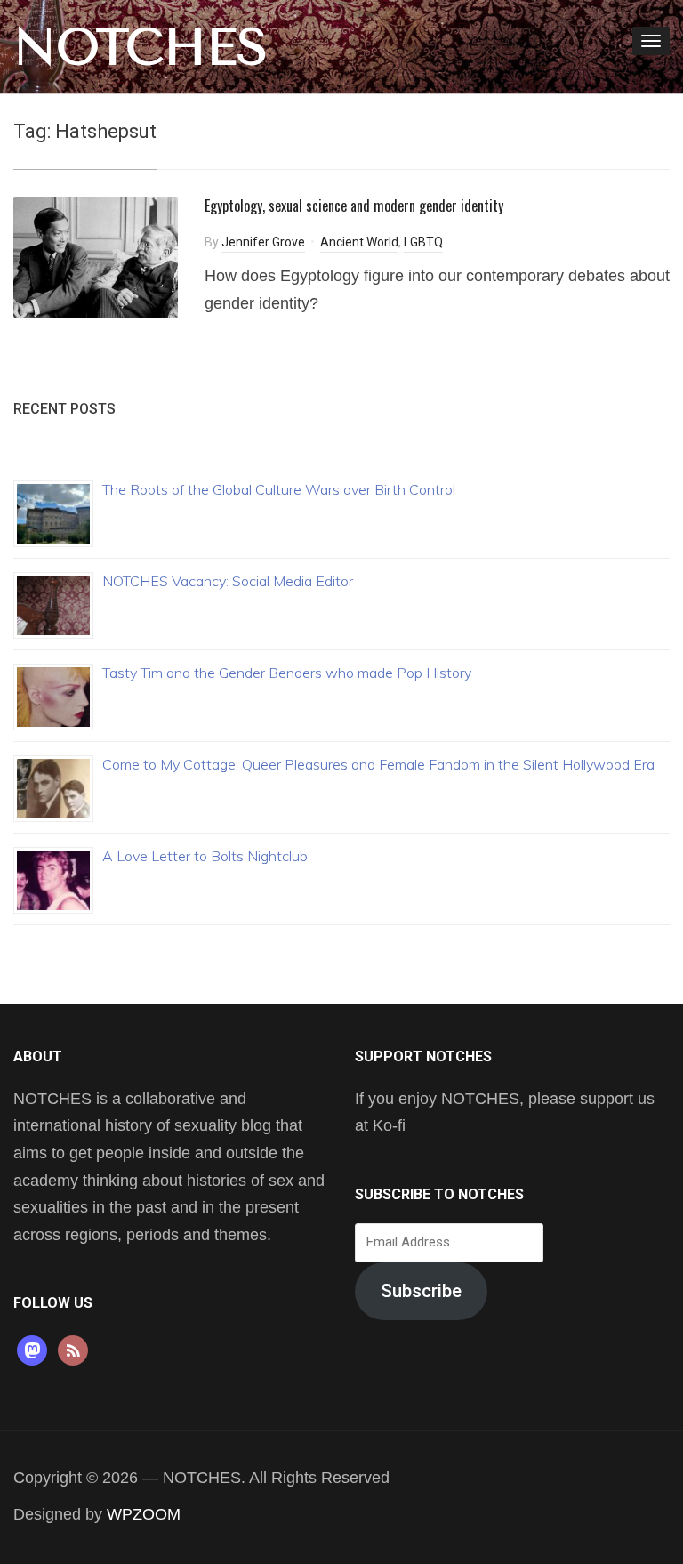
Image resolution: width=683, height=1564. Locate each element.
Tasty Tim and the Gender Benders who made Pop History (286, 672)
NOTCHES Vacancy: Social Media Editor (227, 581)
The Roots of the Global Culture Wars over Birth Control (278, 489)
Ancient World (359, 242)
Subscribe (421, 1291)
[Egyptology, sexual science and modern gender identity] (95, 256)
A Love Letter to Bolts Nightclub (205, 856)
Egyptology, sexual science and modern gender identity (354, 205)
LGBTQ (423, 242)
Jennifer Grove (263, 242)
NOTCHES (140, 47)
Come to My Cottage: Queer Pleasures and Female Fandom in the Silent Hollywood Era (378, 764)
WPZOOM (144, 1514)
